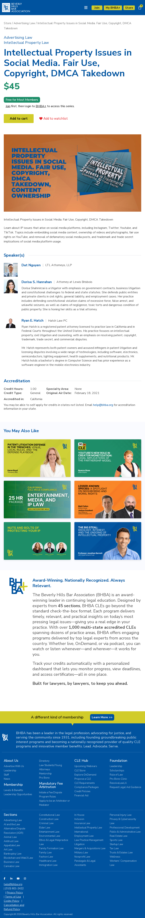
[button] (18, 37)
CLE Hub (81, 760)
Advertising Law (24, 23)
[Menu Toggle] (86, 7)
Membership (13, 784)
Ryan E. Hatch (32, 320)
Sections (10, 814)
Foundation (118, 760)
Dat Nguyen (31, 265)
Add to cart (19, 118)
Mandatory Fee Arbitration (51, 785)
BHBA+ (41, 106)
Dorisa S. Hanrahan (37, 282)
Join (8, 106)
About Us (11, 760)
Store (7, 23)
